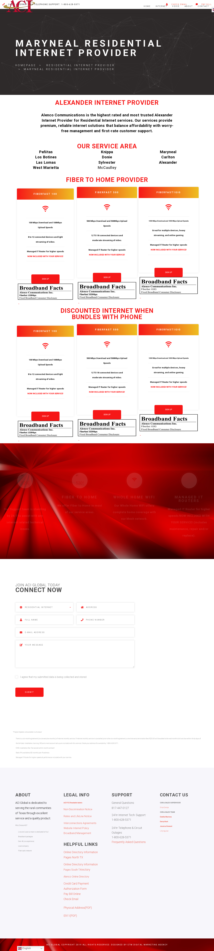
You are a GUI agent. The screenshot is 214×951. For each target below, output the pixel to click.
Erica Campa (164, 807)
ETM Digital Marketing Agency (148, 945)
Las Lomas (46, 162)
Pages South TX (72, 869)
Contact (203, 6)
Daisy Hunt (164, 821)
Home (147, 6)
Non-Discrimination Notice (78, 809)
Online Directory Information (81, 864)
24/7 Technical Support (25, 496)
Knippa (107, 152)
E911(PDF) (70, 915)
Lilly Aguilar (164, 831)
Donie (107, 157)
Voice (176, 6)
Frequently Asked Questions (129, 842)
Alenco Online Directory (76, 876)
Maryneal (168, 152)
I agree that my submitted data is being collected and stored (52, 677)
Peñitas (46, 152)
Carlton (168, 157)
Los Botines (46, 157)
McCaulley (107, 167)
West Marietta (46, 167)
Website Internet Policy (76, 828)
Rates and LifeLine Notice (78, 816)
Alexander (168, 162)
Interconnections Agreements (80, 823)
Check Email (71, 899)
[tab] (45, 302)
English (26, 948)
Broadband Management (77, 833)
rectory (85, 869)
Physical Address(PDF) (78, 907)
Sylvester (106, 162)
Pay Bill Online (72, 893)
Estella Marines (166, 817)
